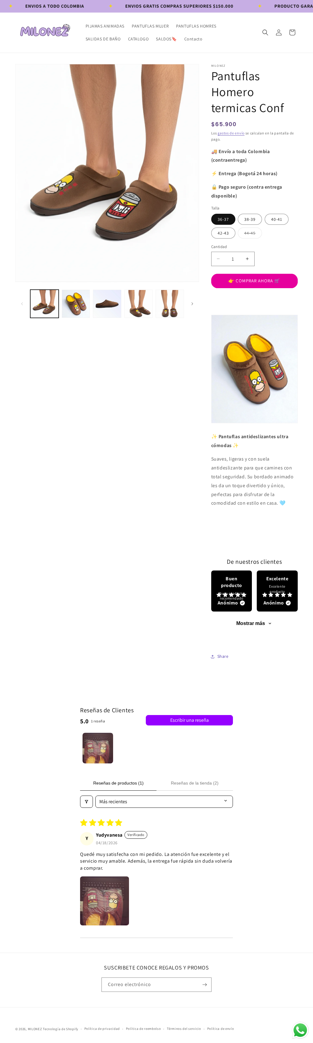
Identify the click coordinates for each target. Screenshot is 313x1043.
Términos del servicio (184, 1028)
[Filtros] (86, 802)
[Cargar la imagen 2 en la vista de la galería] (76, 304)
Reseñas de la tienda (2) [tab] (195, 783)
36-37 (223, 219)
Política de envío (220, 1028)
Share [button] (223, 656)
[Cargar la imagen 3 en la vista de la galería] (107, 304)
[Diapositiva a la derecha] (192, 304)
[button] (265, 32)
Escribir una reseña (189, 720)
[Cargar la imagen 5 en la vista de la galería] (170, 304)
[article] (231, 591)
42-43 (223, 233)
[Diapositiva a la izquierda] (22, 304)
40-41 (276, 219)
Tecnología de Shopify (60, 1029)
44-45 (251, 234)
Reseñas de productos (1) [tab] (118, 783)
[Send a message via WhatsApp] (300, 1030)
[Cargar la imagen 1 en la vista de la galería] (44, 304)
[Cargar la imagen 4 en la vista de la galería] (138, 304)
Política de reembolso (143, 1028)
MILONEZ (35, 1029)
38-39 (250, 219)
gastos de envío (231, 133)
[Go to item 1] (98, 748)
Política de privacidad (102, 1028)
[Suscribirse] (204, 984)
